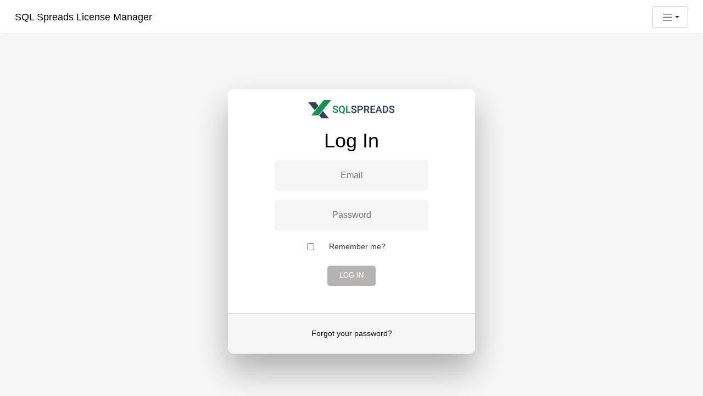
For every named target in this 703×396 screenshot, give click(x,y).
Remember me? (357, 246)
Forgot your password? (351, 333)
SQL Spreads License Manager (83, 17)
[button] (670, 17)
